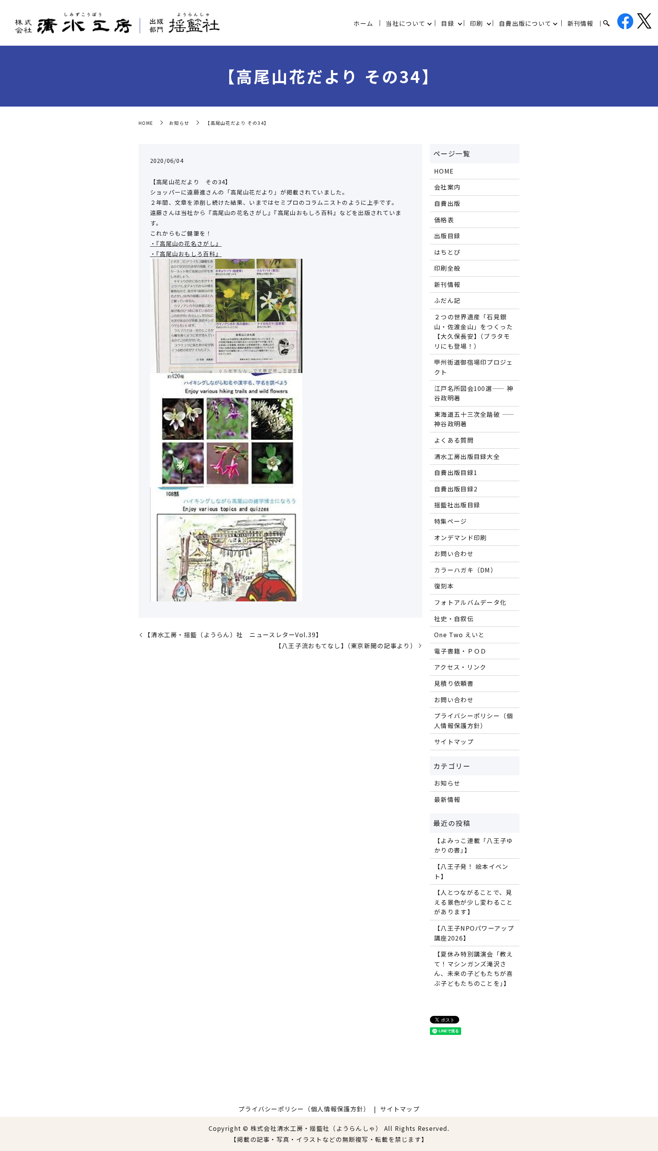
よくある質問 (454, 440)
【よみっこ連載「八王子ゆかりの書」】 (473, 845)
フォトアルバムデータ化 (470, 602)
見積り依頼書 (454, 683)
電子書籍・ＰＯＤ (460, 650)
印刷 (476, 23)
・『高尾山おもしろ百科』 (186, 254)
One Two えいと (459, 634)
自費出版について (525, 23)
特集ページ (450, 521)
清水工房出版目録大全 (467, 456)
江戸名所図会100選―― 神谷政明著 (473, 393)
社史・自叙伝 (454, 618)
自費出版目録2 (456, 488)
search (606, 23)
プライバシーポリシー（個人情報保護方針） (473, 720)
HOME (146, 123)
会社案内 (447, 186)
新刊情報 (580, 23)
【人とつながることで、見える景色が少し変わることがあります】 (473, 902)
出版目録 (447, 235)
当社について (405, 23)
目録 (447, 23)
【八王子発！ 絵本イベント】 (471, 871)
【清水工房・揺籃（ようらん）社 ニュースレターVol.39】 (233, 634)
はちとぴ (447, 252)
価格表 (444, 219)
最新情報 (447, 799)
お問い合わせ (454, 553)
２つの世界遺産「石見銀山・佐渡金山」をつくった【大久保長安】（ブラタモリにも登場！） (473, 331)
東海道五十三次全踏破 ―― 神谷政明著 (474, 419)
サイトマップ (454, 741)
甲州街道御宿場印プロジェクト (473, 366)
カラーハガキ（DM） (465, 569)
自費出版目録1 (456, 472)
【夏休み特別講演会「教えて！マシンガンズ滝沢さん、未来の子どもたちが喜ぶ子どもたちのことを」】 (473, 968)
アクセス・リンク (460, 666)
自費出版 (447, 203)
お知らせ (179, 123)
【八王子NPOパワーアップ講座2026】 (474, 932)
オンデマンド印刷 (460, 537)
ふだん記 (447, 300)
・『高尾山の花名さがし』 (186, 243)
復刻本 (444, 585)
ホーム (363, 23)
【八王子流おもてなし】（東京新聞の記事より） (346, 645)
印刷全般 (447, 268)
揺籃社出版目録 (457, 504)
